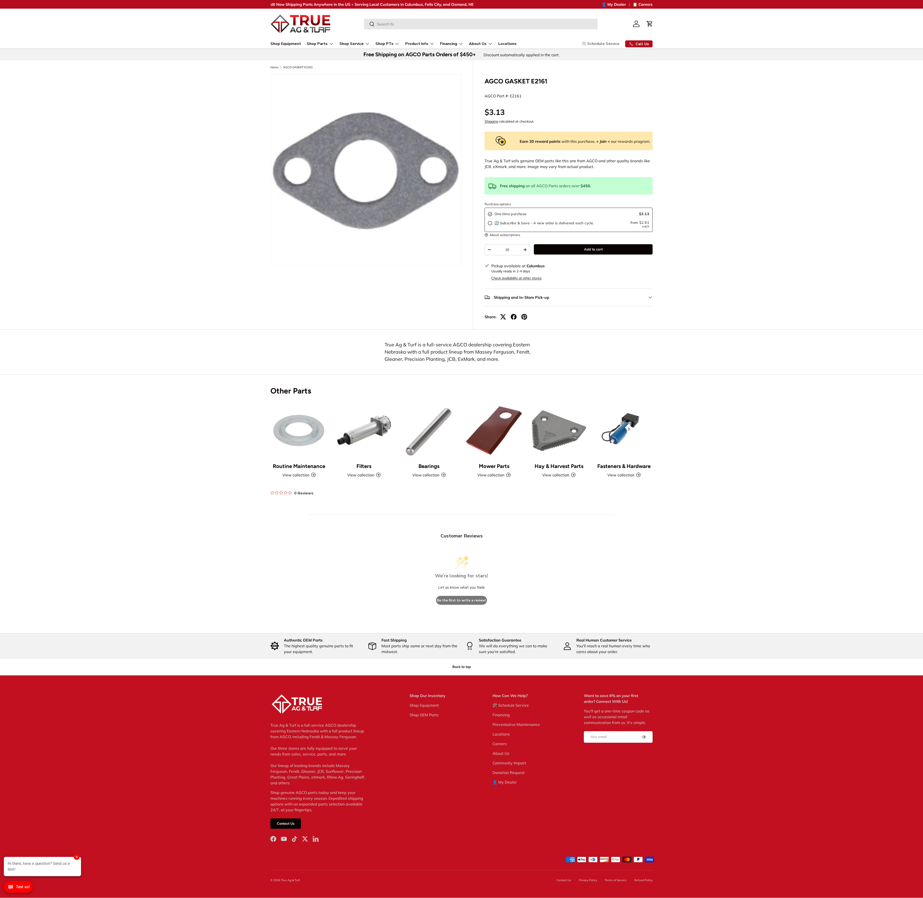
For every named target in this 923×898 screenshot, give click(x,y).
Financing (448, 43)
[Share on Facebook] (513, 317)
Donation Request (509, 772)
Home (274, 67)
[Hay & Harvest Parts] (558, 430)
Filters (363, 466)
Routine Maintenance (299, 466)
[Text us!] (18, 888)
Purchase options (498, 204)
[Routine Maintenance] (299, 430)
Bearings (428, 466)
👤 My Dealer (614, 4)
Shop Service (351, 43)
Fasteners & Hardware (624, 466)
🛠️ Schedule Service (600, 43)
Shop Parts (317, 43)
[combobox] (481, 24)
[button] (649, 24)
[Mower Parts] (494, 430)
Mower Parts (494, 466)
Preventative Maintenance (516, 724)
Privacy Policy (588, 880)
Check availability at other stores (516, 278)
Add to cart (593, 249)
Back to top (461, 667)
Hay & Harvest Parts (559, 466)
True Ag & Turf (290, 880)
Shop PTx (384, 43)
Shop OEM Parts (424, 714)
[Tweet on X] (503, 317)
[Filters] (364, 430)
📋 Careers (643, 4)
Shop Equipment (285, 43)
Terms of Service (616, 880)
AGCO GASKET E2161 (298, 67)
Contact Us (285, 824)
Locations (507, 43)
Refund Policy (643, 880)
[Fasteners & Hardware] (624, 430)
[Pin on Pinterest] (524, 317)
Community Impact (509, 763)
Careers (500, 743)
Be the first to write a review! (461, 600)
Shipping (491, 121)
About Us (477, 43)
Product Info (416, 43)
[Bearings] (429, 430)
